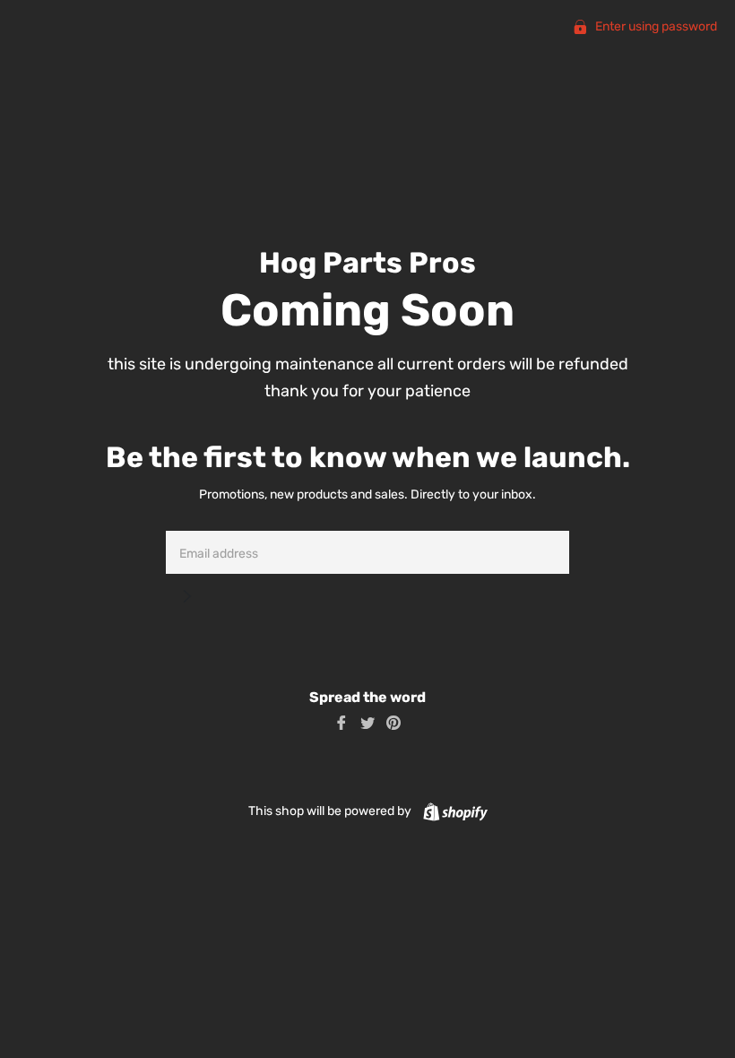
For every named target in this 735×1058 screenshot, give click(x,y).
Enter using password (654, 26)
